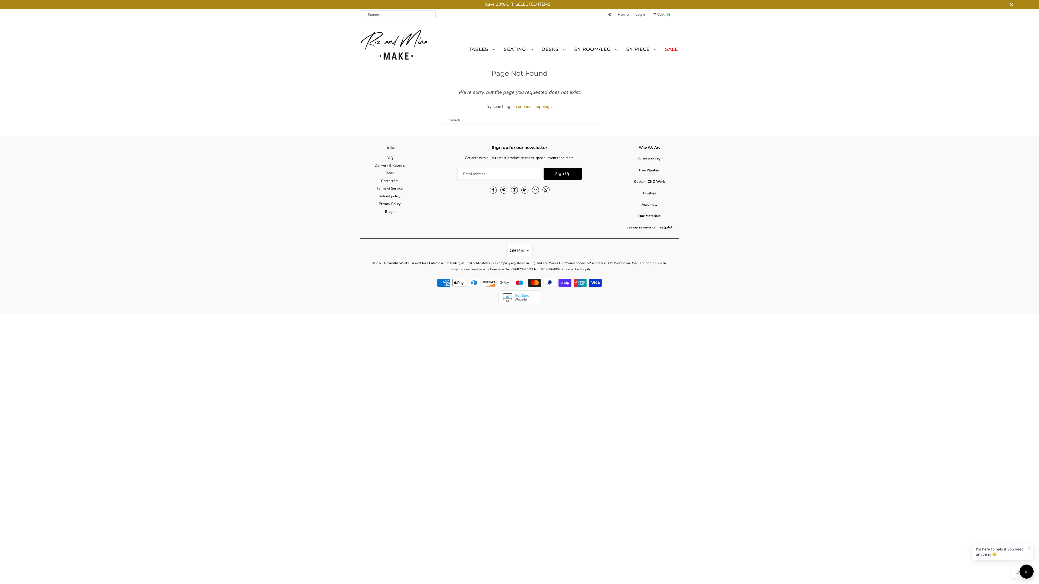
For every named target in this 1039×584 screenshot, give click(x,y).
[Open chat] (1027, 572)
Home (623, 14)
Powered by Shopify (576, 269)
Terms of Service (390, 188)
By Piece (638, 49)
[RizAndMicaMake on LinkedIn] (524, 190)
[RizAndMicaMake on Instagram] (514, 190)
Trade (389, 173)
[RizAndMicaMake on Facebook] (493, 190)
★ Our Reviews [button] (5, 297)
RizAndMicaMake (396, 263)
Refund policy (389, 196)
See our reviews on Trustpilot (649, 227)
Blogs (389, 211)
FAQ (389, 157)
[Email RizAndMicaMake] (535, 190)
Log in (640, 14)
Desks (550, 49)
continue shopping (533, 106)
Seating (516, 49)
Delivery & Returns (390, 165)
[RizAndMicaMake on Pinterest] (503, 190)
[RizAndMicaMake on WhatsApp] (546, 189)
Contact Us (389, 180)
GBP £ (516, 250)
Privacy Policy (390, 203)
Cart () (663, 14)
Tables (479, 49)
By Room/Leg (593, 49)
